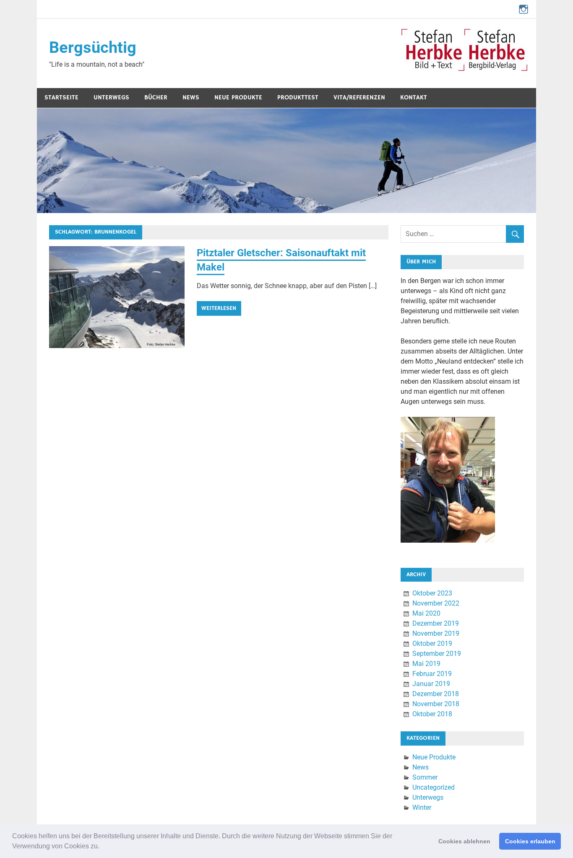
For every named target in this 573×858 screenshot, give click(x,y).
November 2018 (435, 704)
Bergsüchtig (92, 47)
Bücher (155, 97)
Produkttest (297, 97)
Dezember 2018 (435, 694)
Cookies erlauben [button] (530, 841)
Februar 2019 (432, 674)
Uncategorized (433, 787)
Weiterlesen (218, 308)
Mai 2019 (426, 664)
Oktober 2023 (432, 593)
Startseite (61, 97)
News (190, 97)
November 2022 (435, 603)
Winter (421, 807)
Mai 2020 (426, 613)
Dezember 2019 (435, 623)
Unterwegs (111, 97)
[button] (102, 847)
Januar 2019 (431, 684)
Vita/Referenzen (359, 97)
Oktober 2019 (432, 643)
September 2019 (436, 654)
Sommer (425, 777)
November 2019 (435, 633)
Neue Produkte (238, 97)
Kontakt (413, 97)
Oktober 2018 (432, 714)
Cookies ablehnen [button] (464, 841)
